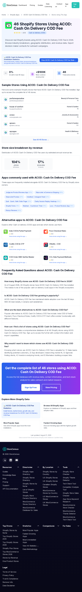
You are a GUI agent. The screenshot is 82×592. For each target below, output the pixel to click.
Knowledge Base (9, 475)
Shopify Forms (12, 206)
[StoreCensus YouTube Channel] (17, 460)
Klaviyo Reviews (13, 210)
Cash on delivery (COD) (37, 33)
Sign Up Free (31, 387)
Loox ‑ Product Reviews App (61, 206)
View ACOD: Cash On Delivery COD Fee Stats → (58, 60)
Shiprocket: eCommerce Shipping (49, 192)
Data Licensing (48, 5)
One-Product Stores (11, 561)
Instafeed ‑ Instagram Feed (38, 197)
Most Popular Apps (30, 530)
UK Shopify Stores (50, 481)
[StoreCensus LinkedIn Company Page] (11, 460)
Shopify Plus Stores (10, 548)
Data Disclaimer (9, 586)
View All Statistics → (31, 546)
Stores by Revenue (10, 558)
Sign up (75, 5)
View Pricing (51, 387)
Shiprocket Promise (14, 197)
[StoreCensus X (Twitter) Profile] (5, 460)
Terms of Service (9, 572)
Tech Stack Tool (69, 484)
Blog (4, 478)
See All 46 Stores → (41, 140)
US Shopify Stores (50, 478)
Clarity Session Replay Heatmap (47, 201)
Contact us (58, 5)
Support (6, 485)
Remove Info (8, 582)
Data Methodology (30, 549)
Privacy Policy (8, 575)
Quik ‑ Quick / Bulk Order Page (18, 201)
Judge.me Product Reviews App (19, 192)
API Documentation (10, 489)
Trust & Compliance (10, 579)
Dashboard (23, 5)
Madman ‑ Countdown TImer (34, 206)
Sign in (66, 5)
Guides (40, 5)
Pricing (32, 5)
